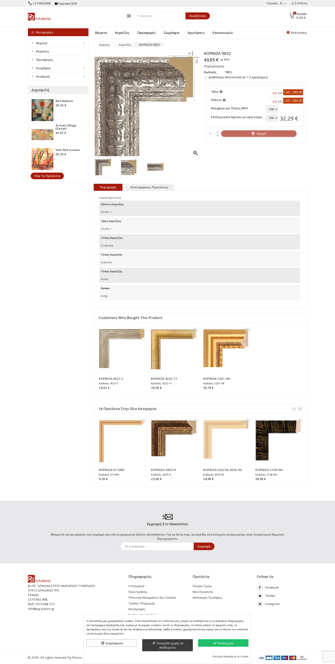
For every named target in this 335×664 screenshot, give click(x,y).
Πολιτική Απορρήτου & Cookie (230, 656)
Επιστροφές (136, 609)
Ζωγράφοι (172, 33)
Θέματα (101, 33)
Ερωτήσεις (196, 33)
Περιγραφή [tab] (108, 187)
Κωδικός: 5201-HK (214, 383)
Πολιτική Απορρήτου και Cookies (152, 598)
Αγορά (258, 134)
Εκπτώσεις (299, 33)
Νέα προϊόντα (203, 592)
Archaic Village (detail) (65, 127)
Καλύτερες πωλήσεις (207, 598)
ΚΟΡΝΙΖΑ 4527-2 (111, 378)
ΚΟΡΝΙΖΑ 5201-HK (216, 378)
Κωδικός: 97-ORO (109, 474)
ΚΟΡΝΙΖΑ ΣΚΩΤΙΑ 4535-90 (222, 469)
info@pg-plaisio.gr (41, 609)
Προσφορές (146, 33)
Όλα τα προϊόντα (47, 176)
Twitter (270, 596)
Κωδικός (210, 72)
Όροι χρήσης (137, 592)
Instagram (272, 604)
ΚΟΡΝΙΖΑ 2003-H (163, 469)
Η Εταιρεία (136, 586)
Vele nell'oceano (67, 149)
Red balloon (64, 101)
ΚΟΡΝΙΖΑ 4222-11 (164, 378)
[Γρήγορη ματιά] (126, 350)
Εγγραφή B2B (67, 3)
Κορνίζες (122, 33)
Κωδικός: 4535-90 (213, 474)
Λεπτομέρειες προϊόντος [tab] (149, 187)
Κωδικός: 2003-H (161, 474)
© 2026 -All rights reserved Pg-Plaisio (55, 657)
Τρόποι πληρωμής (141, 603)
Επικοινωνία (223, 33)
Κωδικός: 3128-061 (266, 474)
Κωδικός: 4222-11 (161, 383)
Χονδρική (61, 76)
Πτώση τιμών (202, 586)
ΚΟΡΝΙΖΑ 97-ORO (112, 469)
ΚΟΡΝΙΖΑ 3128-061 (269, 469)
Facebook (272, 587)
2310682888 (39, 3)
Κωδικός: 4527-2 (108, 383)
